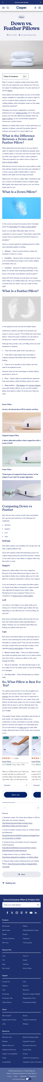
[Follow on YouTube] (31, 912)
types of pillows (7, 118)
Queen (25, 960)
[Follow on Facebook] (7, 912)
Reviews (5, 1041)
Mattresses (6, 926)
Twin (3, 956)
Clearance (26, 938)
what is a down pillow (28, 227)
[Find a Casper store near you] (35, 7)
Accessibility (6, 1062)
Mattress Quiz (7, 1037)
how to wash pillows (16, 648)
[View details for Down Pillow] (15, 746)
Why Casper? (6, 1015)
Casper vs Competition (10, 1054)
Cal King (25, 964)
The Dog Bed (27, 942)
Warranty (26, 990)
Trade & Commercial (29, 1019)
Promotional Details (29, 1002)
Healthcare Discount (9, 1049)
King (3, 964)
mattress (5, 696)
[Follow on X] (12, 912)
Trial (3, 990)
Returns (25, 986)
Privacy (25, 1054)
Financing (5, 994)
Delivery (5, 986)
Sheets (4, 934)
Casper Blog (27, 1049)
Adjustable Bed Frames (31, 930)
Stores (25, 1015)
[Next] (40, 2)
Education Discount (29, 1045)
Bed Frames (6, 930)
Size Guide (5, 968)
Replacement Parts (29, 998)
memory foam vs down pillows (22, 596)
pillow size (23, 727)
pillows (10, 90)
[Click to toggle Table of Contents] (24, 76)
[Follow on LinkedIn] (35, 912)
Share (23, 874)
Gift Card (5, 942)
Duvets (25, 934)
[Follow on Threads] (21, 912)
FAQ (24, 981)
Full (3, 960)
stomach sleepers (35, 385)
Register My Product (9, 1019)
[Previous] (2, 2)
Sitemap (25, 1024)
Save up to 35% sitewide (21, 2)
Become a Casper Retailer (31, 994)
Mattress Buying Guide (30, 1037)
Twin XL (25, 956)
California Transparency (31, 1058)
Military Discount (8, 1045)
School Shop (27, 968)
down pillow (13, 227)
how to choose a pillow (10, 162)
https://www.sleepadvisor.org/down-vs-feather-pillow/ (20, 857)
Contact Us (6, 981)
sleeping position (21, 113)
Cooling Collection (8, 938)
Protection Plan (7, 998)
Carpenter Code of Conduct (32, 1062)
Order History (6, 1002)
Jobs (4, 1024)
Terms (4, 1058)
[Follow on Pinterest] (26, 912)
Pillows (21, 17)
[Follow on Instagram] (16, 912)
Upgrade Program (29, 1041)
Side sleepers (20, 385)
